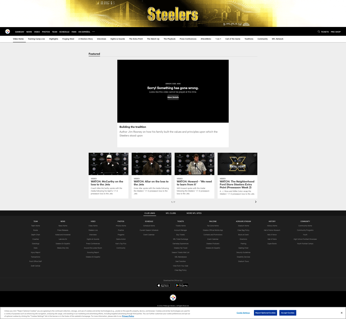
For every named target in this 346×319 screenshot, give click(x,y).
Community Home (305, 226)
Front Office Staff (35, 261)
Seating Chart (243, 248)
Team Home (35, 226)
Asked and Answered (62, 235)
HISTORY (272, 221)
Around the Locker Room (93, 248)
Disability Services (243, 257)
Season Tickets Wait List (180, 252)
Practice (121, 230)
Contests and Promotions (213, 235)
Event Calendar (149, 235)
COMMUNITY (305, 221)
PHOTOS (121, 221)
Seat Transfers (180, 261)
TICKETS (180, 221)
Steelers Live (93, 230)
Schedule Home (149, 226)
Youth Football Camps (305, 243)
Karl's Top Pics (121, 243)
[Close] (342, 313)
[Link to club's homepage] (7, 31)
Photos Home (121, 226)
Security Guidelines (243, 252)
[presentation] (256, 202)
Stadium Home (243, 226)
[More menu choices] (93, 31)
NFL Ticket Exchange (180, 239)
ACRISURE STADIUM (243, 221)
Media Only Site (63, 248)
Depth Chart (35, 235)
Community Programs (305, 230)
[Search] (319, 31)
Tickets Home (181, 226)
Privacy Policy (128, 316)
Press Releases (62, 230)
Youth (305, 235)
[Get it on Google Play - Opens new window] (182, 286)
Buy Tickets (180, 235)
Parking (243, 243)
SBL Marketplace (181, 257)
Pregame (121, 235)
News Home (63, 226)
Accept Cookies (287, 313)
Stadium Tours (243, 261)
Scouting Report (93, 252)
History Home (272, 226)
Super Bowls (272, 243)
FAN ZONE (213, 221)
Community (121, 248)
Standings (35, 243)
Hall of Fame (272, 239)
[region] (173, 313)
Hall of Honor (272, 235)
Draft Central (35, 266)
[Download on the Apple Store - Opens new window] (163, 285)
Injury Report (35, 252)
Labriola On (63, 239)
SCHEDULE (149, 221)
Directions (243, 239)
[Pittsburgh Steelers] (173, 298)
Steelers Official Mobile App (213, 230)
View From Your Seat (180, 266)
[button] (173, 97)
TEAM (36, 221)
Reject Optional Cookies (265, 313)
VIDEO (93, 221)
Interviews (93, 235)
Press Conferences (93, 243)
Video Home (93, 226)
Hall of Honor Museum (272, 230)
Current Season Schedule (149, 230)
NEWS (63, 221)
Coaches (35, 239)
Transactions (35, 257)
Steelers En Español (63, 243)
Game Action (121, 239)
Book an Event (243, 235)
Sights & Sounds (93, 239)
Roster (35, 230)
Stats (35, 248)
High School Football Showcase (305, 239)
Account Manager (180, 230)
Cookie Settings (243, 313)
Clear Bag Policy (181, 270)
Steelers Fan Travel (180, 248)
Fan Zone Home (213, 226)
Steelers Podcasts (212, 243)
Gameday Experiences (181, 243)
